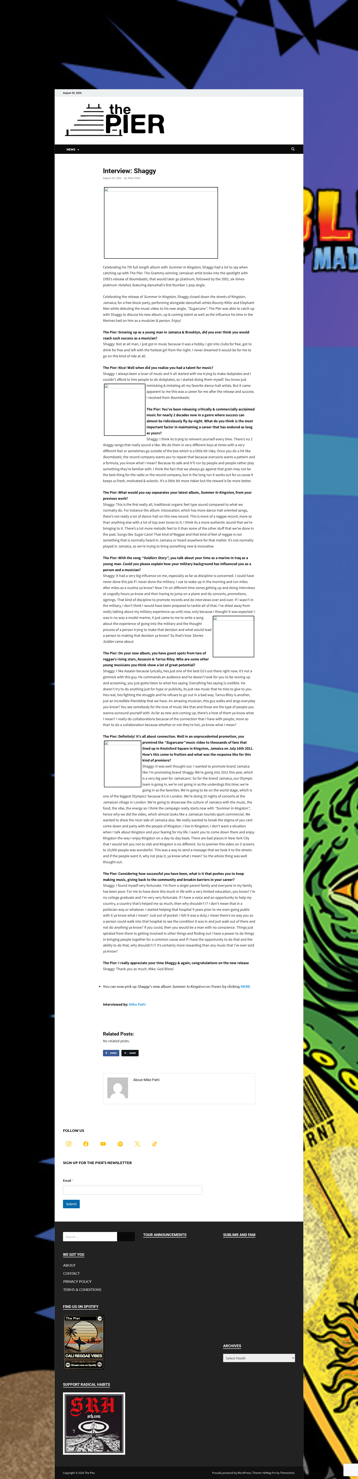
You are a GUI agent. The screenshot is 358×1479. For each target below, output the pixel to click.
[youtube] (103, 1143)
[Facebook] (86, 1143)
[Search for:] (99, 1236)
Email (68, 1181)
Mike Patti (134, 178)
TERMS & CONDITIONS (82, 1289)
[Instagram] (68, 1143)
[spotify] (120, 1143)
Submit (71, 1204)
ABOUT (69, 1265)
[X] (137, 1143)
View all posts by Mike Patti (156, 1088)
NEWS (71, 149)
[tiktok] (154, 1143)
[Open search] (293, 149)
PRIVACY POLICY (77, 1281)
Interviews (109, 164)
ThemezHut (287, 1473)
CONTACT (71, 1273)
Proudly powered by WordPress (231, 1473)
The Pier (89, 1473)
